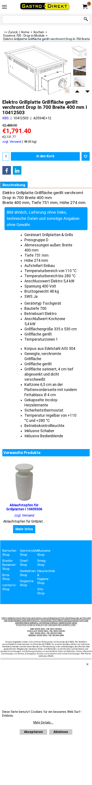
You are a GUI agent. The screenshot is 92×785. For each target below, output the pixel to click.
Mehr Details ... (43, 722)
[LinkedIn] (17, 170)
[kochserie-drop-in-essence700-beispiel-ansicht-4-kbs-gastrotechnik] (80, 85)
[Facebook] (6, 170)
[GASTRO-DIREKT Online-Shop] (45, 7)
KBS (5, 118)
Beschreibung (14, 185)
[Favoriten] (86, 156)
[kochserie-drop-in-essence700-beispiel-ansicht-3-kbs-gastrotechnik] (80, 66)
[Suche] (86, 19)
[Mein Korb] (85, 6)
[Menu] (4, 7)
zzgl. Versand (11, 142)
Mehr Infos (24, 529)
